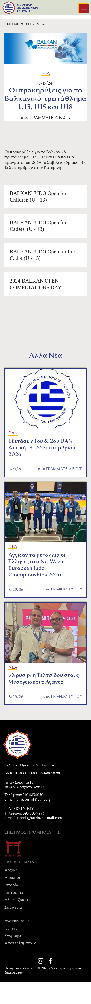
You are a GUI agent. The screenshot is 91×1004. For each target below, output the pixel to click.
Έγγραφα (12, 936)
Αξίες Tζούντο (17, 900)
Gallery (11, 929)
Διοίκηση (12, 878)
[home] (8, 7)
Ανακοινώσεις (17, 921)
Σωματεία (13, 908)
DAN (13, 433)
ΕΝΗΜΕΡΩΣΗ (17, 25)
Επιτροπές (14, 893)
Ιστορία (11, 885)
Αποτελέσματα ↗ (20, 944)
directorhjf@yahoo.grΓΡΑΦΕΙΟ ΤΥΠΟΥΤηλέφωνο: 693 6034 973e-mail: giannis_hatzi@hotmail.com (33, 809)
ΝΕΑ (40, 25)
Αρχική (11, 871)
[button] (84, 8)
